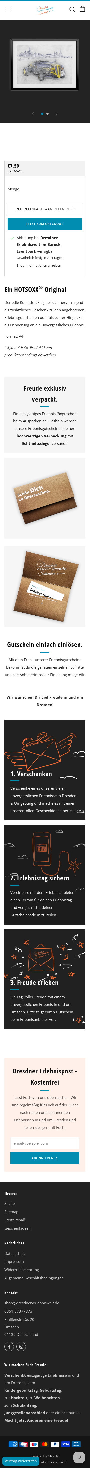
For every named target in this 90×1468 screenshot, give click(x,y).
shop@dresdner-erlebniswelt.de (31, 1302)
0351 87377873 (18, 1311)
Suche (9, 1203)
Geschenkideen (17, 1228)
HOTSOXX (16, 150)
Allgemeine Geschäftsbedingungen (34, 1277)
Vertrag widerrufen (21, 1461)
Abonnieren (43, 1158)
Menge (13, 188)
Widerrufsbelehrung (21, 1269)
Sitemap (11, 1211)
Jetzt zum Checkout (45, 224)
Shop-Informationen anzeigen (39, 265)
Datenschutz (15, 1253)
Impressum (14, 1261)
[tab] (42, 114)
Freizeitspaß (14, 1219)
